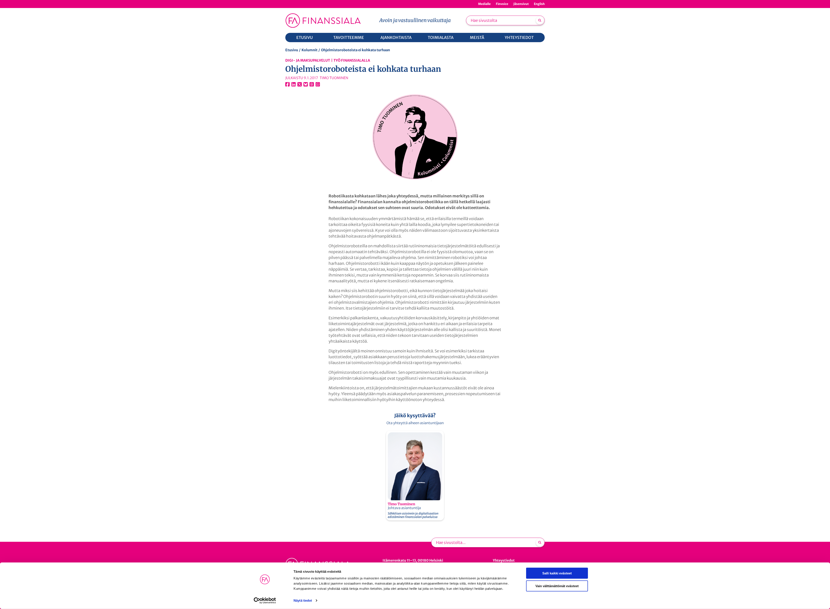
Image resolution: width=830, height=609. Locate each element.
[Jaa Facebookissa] (287, 84)
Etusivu (291, 50)
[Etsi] (540, 20)
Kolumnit (310, 50)
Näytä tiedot (303, 600)
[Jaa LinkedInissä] (293, 84)
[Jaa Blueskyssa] (305, 84)
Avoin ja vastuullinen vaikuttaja (415, 20)
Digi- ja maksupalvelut (307, 60)
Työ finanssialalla (352, 60)
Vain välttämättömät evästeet (557, 586)
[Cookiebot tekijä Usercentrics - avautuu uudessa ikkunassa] (265, 600)
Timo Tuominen (401, 504)
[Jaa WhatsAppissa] (318, 84)
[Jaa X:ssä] (299, 84)
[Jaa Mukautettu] (312, 84)
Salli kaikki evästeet (557, 573)
